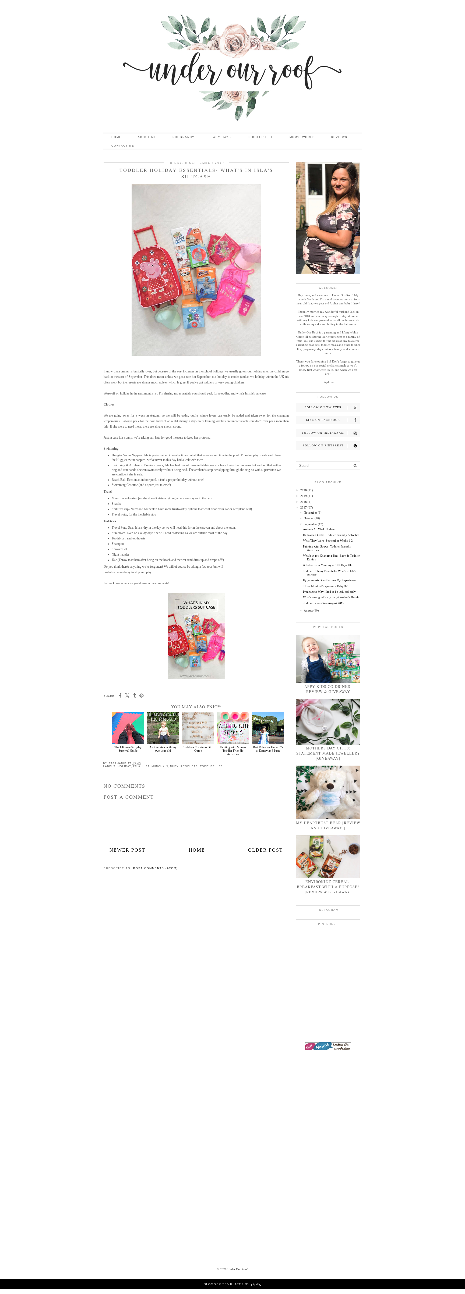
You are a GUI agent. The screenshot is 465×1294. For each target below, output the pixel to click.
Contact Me (122, 145)
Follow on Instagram (323, 432)
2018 (303, 501)
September (310, 524)
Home (116, 137)
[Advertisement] (328, 1140)
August (308, 610)
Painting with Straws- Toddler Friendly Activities (233, 750)
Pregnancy (183, 137)
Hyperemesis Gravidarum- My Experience (329, 580)
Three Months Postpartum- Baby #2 (325, 586)
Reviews (339, 137)
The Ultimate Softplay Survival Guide (128, 748)
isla (136, 766)
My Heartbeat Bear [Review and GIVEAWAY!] (328, 825)
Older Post (265, 850)
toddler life (211, 766)
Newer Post (127, 850)
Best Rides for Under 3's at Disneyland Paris (268, 748)
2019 (303, 495)
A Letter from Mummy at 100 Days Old (328, 565)
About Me (147, 137)
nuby (174, 766)
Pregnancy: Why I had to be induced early (329, 591)
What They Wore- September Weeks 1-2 (328, 540)
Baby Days (221, 137)
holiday (124, 766)
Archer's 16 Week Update (318, 529)
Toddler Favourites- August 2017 (323, 603)
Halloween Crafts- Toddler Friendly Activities (331, 534)
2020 (303, 490)
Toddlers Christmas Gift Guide (198, 748)
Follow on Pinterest (323, 445)
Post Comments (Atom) (155, 868)
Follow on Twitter (323, 407)
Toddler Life (260, 137)
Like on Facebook (323, 419)
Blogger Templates (224, 1284)
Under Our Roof (237, 1269)
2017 (303, 507)
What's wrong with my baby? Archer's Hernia (331, 597)
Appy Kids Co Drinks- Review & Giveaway (328, 689)
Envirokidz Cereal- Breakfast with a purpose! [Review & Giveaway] (328, 886)
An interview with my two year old (163, 748)
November (310, 512)
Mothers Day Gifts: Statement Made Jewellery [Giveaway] (328, 753)
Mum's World (302, 137)
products (189, 766)
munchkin (160, 766)
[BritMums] (328, 1049)
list (146, 766)
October (309, 518)
